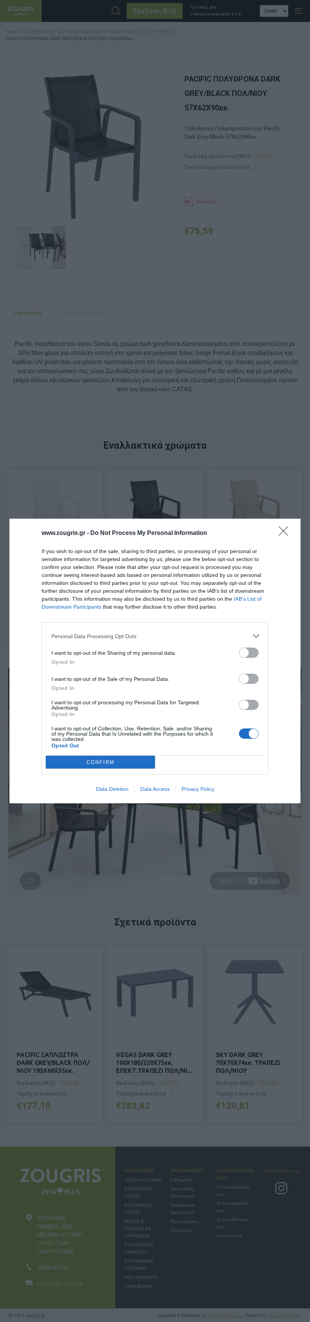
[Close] (286, 533)
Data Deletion (112, 789)
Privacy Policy (197, 789)
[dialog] (155, 661)
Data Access (155, 789)
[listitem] (155, 636)
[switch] (249, 653)
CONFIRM (101, 762)
